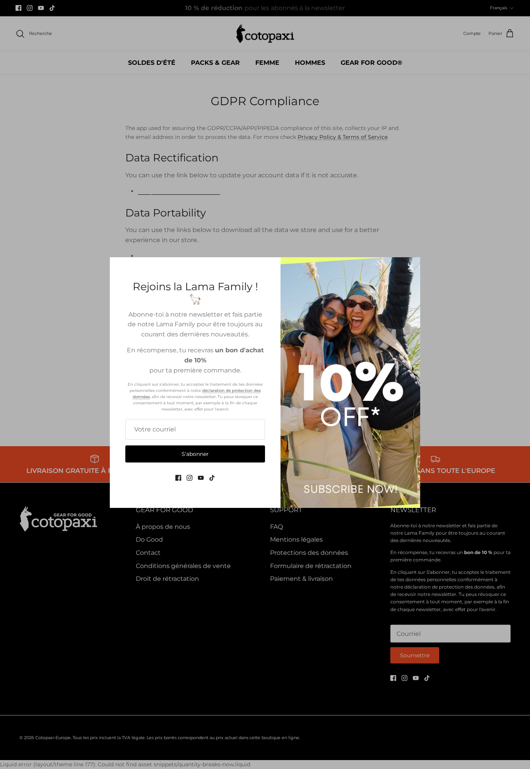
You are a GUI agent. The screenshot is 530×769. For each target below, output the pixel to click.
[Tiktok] (212, 478)
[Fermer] (410, 266)
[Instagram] (189, 478)
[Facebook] (178, 478)
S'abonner (195, 453)
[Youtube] (201, 478)
